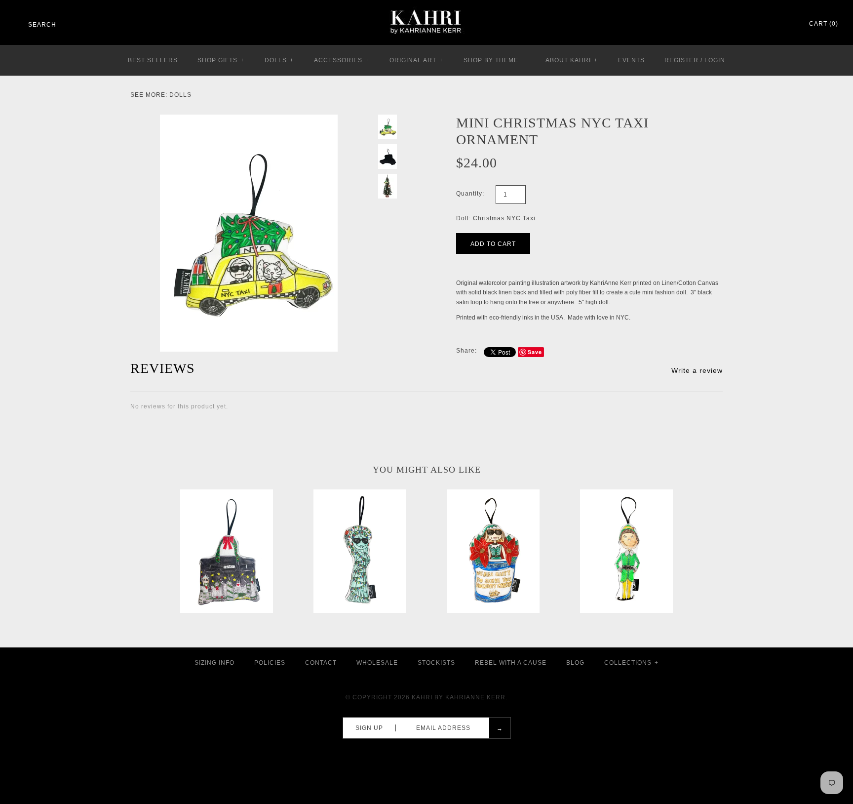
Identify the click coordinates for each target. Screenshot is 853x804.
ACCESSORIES (341, 60)
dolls (180, 94)
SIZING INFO (214, 662)
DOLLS (279, 60)
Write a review (697, 370)
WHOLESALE (377, 662)
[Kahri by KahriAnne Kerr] (426, 6)
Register (681, 60)
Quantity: (470, 193)
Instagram (774, 24)
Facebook (748, 24)
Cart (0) (823, 23)
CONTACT (321, 662)
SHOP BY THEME (494, 60)
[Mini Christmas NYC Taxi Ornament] (249, 119)
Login (714, 60)
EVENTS (631, 60)
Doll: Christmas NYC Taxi (496, 218)
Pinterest (761, 24)
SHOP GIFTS (220, 60)
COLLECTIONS (631, 662)
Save (535, 352)
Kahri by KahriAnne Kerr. (459, 697)
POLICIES (269, 662)
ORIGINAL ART (416, 60)
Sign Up (369, 727)
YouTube (786, 24)
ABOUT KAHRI (571, 60)
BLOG (575, 662)
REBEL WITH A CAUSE (510, 662)
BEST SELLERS (153, 60)
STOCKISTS (436, 662)
